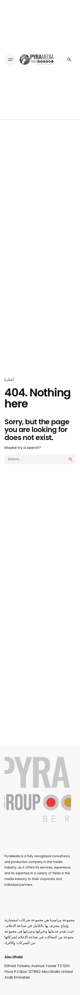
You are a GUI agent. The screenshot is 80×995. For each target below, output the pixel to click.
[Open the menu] (10, 59)
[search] (71, 459)
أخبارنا (9, 379)
